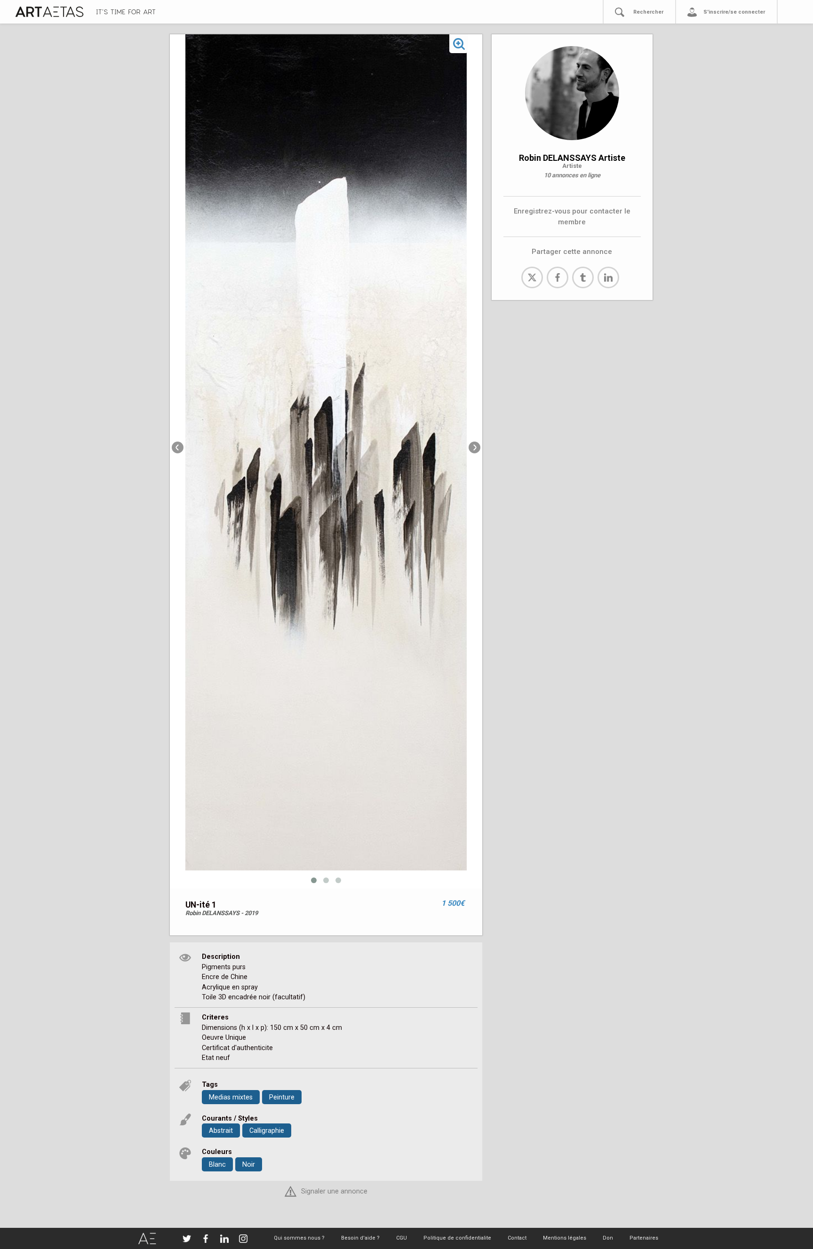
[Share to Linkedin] (608, 277)
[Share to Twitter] (532, 277)
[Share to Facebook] (557, 277)
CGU (401, 1238)
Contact (517, 1238)
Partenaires (644, 1238)
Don (608, 1238)
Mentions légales (564, 1238)
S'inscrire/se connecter (734, 12)
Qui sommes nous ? (299, 1238)
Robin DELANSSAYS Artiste (572, 157)
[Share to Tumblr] (583, 277)
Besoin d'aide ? (360, 1238)
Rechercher (648, 12)
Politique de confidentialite (457, 1238)
